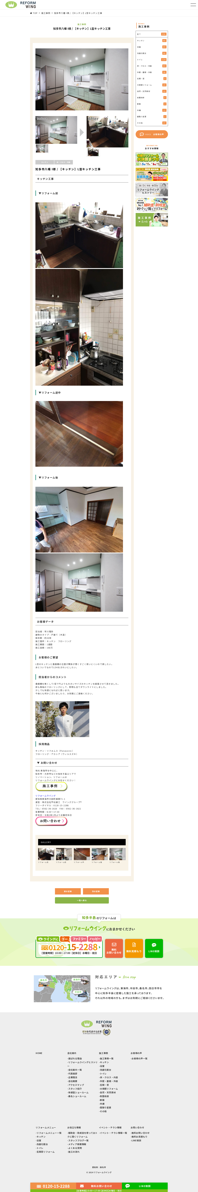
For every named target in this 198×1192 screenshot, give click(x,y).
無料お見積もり (139, 1136)
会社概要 (72, 1081)
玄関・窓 (104, 1084)
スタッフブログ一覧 (78, 1140)
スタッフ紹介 (75, 1088)
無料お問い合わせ (141, 1132)
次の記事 (96, 891)
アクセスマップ (76, 1084)
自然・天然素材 (108, 1092)
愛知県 (95, 1167)
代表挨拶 (72, 1073)
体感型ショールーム (78, 1092)
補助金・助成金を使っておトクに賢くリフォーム (82, 1134)
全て (151, 34)
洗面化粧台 (105, 1069)
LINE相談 (136, 1140)
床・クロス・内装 (109, 1077)
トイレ (103, 1073)
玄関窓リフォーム (46, 1151)
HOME (39, 1053)
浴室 (102, 1066)
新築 (102, 1100)
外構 (102, 1103)
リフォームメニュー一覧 (49, 1132)
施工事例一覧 (107, 1058)
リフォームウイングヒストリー (82, 1064)
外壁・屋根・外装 (109, 1081)
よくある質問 (75, 1148)
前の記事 (68, 891)
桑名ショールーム (77, 1096)
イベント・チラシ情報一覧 (113, 1132)
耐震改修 (104, 1096)
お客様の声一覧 (139, 1058)
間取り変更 (105, 1107)
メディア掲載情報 (77, 1144)
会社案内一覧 (75, 1069)
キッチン (104, 1062)
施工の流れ (74, 1151)
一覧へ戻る (82, 900)
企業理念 (72, 1077)
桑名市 (103, 1167)
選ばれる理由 (75, 1058)
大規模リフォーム (109, 1088)
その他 (103, 1111)
